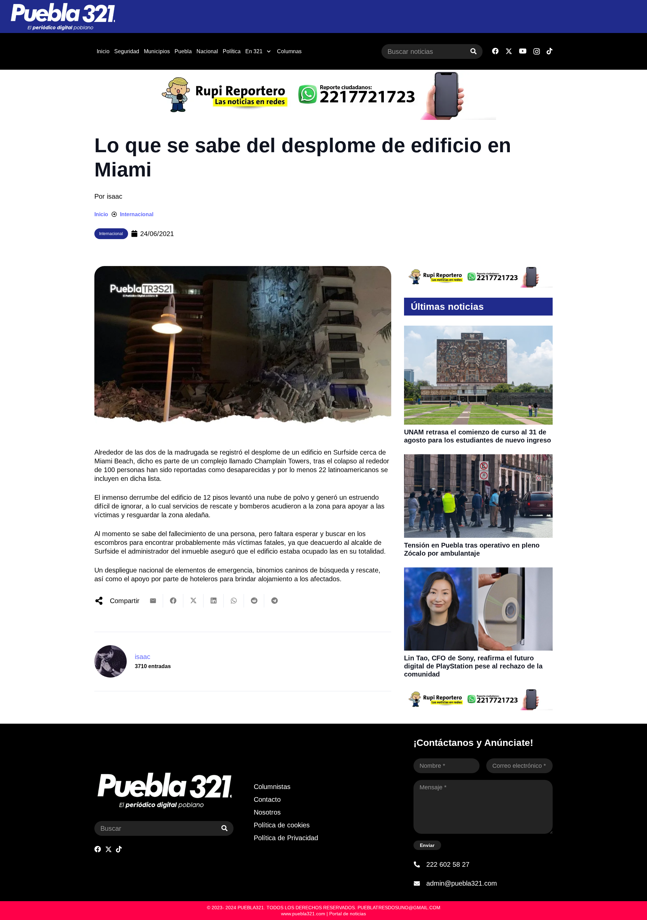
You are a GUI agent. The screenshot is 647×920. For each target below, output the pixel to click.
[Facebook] (495, 51)
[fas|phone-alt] (419, 864)
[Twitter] (508, 51)
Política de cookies (282, 825)
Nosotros (267, 812)
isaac (114, 196)
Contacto (267, 799)
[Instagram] (536, 51)
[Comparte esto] (173, 600)
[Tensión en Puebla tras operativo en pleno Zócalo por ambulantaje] (478, 458)
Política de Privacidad (286, 838)
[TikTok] (550, 51)
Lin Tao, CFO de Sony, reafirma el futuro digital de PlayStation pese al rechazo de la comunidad (473, 666)
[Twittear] (193, 600)
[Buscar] (473, 51)
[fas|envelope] (419, 883)
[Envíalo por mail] (153, 600)
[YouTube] (523, 51)
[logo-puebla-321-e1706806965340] (62, 16)
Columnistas (272, 786)
